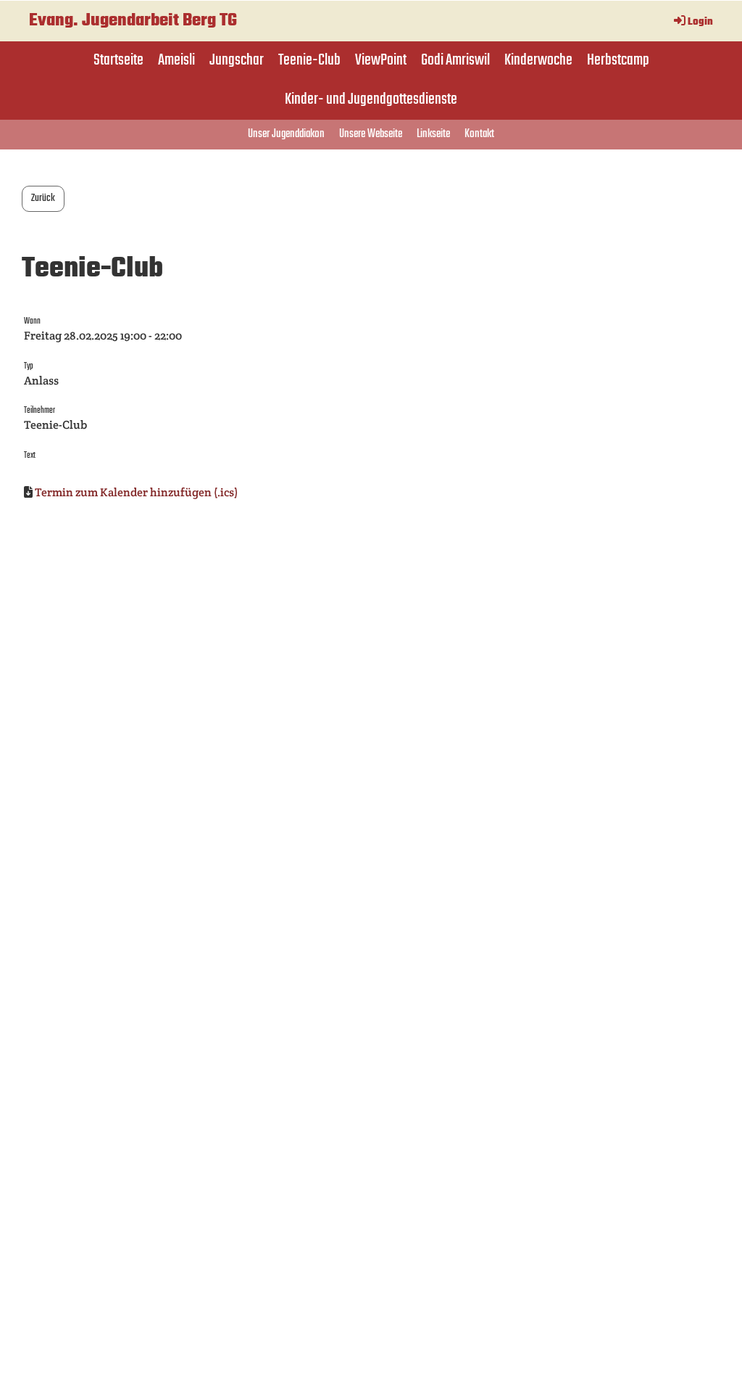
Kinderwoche (538, 60)
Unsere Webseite (370, 134)
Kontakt (479, 134)
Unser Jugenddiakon (286, 134)
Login (700, 22)
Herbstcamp (618, 60)
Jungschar (236, 60)
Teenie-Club (309, 60)
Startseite (118, 60)
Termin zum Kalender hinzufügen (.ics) (136, 492)
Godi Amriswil (455, 60)
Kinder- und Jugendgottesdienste (371, 99)
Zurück (43, 198)
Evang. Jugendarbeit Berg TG (133, 21)
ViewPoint (381, 60)
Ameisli (176, 60)
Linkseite (433, 134)
